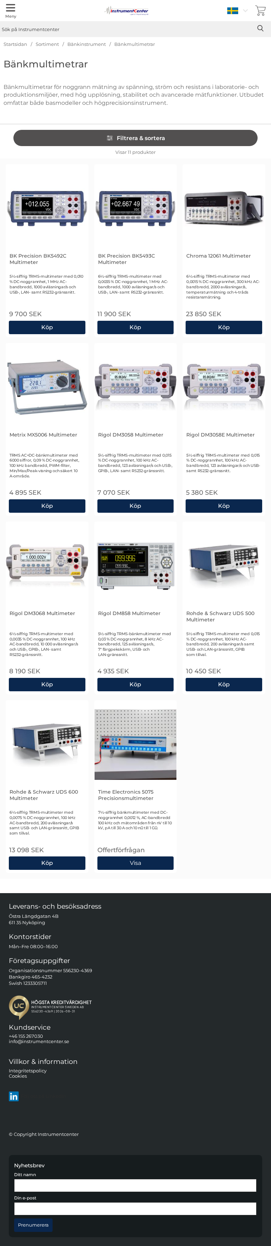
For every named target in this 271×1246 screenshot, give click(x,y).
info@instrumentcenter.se (39, 1041)
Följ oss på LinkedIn (43, 1096)
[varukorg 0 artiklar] (260, 10)
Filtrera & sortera (141, 138)
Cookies (18, 1076)
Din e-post (25, 1198)
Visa (136, 861)
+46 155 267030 (26, 1036)
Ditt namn (25, 1174)
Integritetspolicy (28, 1070)
